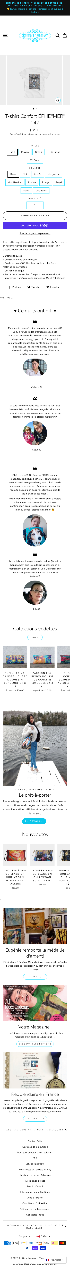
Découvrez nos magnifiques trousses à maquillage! (35, 1226)
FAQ (35, 1158)
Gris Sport (41, 190)
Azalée (37, 174)
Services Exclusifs (34, 1163)
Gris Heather (15, 182)
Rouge (45, 182)
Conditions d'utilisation (35, 1203)
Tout (35, 637)
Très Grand (54, 152)
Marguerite (53, 174)
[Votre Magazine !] (35, 1003)
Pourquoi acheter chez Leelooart (35, 1152)
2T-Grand (35, 160)
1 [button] (34, 109)
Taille (35, 146)
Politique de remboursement (35, 1209)
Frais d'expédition (18, 134)
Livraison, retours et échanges (35, 1175)
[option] (35, 8)
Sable (26, 190)
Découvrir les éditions (35, 1044)
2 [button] (37, 109)
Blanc (13, 174)
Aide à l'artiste (34, 1197)
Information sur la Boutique (35, 1192)
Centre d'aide (35, 1141)
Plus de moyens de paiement (35, 233)
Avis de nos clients (35, 1180)
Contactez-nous (35, 1214)
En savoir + (34, 821)
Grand (38, 152)
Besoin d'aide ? (35, 1186)
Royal (59, 182)
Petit (12, 152)
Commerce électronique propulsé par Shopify (35, 1264)
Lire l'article (35, 977)
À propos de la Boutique (35, 1146)
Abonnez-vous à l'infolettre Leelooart (34, 1130)
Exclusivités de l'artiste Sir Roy (35, 1169)
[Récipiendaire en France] (35, 1070)
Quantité (35, 198)
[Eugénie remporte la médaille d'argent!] (35, 926)
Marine (32, 182)
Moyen (25, 152)
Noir (25, 174)
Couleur (35, 168)
